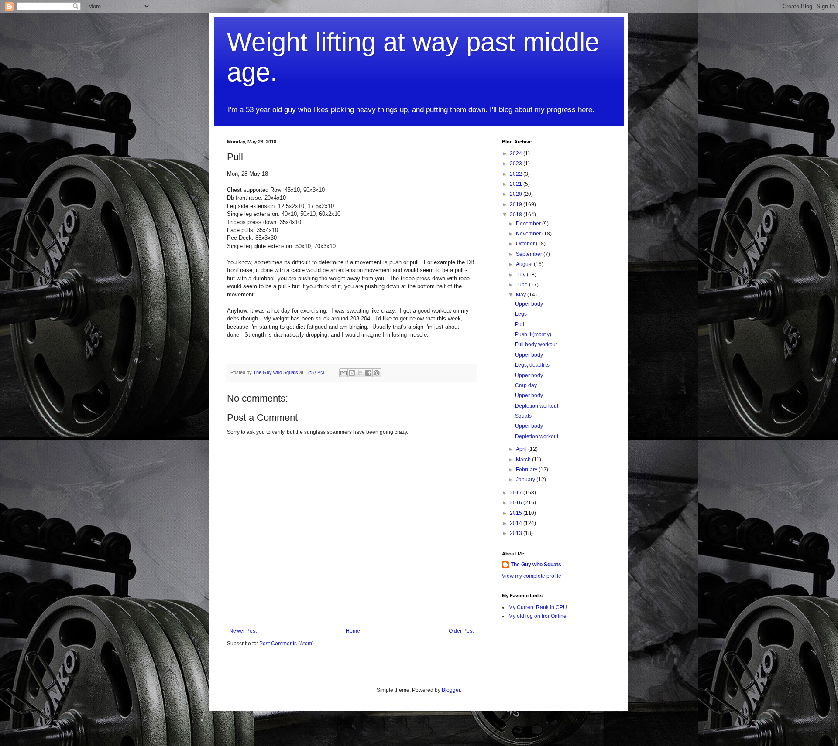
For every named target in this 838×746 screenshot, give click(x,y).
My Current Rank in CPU (537, 607)
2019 (516, 204)
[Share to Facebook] (368, 372)
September (529, 254)
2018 (516, 214)
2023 (516, 163)
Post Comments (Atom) (286, 643)
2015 (516, 513)
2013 (516, 533)
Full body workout (536, 344)
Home (353, 631)
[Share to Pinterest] (376, 372)
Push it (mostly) (533, 334)
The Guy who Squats (536, 565)
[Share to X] (360, 372)
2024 (516, 153)
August (525, 264)
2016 (516, 503)
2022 (516, 174)
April (522, 449)
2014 (516, 523)
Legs (521, 314)
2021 (516, 184)
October (526, 244)
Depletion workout (536, 406)
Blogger (451, 690)
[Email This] (343, 372)
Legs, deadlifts (532, 365)
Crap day (526, 385)
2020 (516, 194)
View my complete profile (531, 576)
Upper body (529, 304)
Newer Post (243, 631)
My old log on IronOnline (537, 616)
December (529, 224)
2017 (516, 493)
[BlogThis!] (351, 372)
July (521, 275)
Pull (519, 324)
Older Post (461, 631)
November (529, 234)
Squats (523, 416)
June (522, 285)
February (527, 470)
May (521, 295)
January (526, 480)
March (524, 459)
